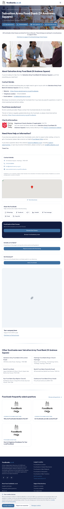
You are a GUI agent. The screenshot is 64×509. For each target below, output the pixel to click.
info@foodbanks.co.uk (52, 145)
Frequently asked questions (9, 488)
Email (8, 216)
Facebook (20, 212)
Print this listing (51, 24)
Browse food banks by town (32, 234)
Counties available (38, 488)
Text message (48, 212)
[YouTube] (11, 477)
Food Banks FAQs (37, 139)
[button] (32, 187)
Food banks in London (40, 464)
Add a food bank (32, 262)
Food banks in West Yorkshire (41, 474)
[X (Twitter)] (7, 477)
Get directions (9, 24)
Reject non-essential (22, 505)
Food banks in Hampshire (40, 471)
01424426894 (23, 24)
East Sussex (24, 9)
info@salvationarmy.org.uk (22, 96)
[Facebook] (3, 477)
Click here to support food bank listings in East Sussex (32, 37)
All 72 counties (38, 476)
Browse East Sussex (32, 230)
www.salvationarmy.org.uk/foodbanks (16, 169)
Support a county (38, 486)
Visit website (36, 24)
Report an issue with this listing (32, 248)
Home (3, 9)
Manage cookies (36, 505)
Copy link (17, 216)
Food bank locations (12, 9)
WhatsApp (10, 212)
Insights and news (7, 486)
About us (4, 491)
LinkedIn (36, 212)
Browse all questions (54, 397)
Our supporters (38, 491)
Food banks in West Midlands (41, 469)
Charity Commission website (52, 127)
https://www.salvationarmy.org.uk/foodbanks (24, 91)
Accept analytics (8, 505)
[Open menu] (60, 2)
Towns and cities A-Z (40, 478)
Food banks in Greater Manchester (43, 467)
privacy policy (12, 501)
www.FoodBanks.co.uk (35, 142)
